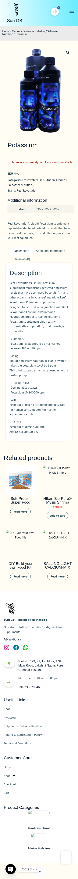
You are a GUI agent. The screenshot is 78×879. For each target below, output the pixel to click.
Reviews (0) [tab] (22, 259)
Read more (20, 511)
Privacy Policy (12, 639)
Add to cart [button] (57, 515)
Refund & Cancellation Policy (23, 734)
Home (5, 31)
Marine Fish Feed (39, 848)
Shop (7, 709)
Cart (6, 793)
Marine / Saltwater (23, 31)
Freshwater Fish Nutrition (38, 180)
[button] (67, 52)
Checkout (10, 784)
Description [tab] (21, 250)
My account (11, 717)
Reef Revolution (27, 190)
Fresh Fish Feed (39, 828)
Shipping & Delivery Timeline (23, 726)
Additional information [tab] (50, 250)
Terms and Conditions (18, 743)
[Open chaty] (10, 869)
